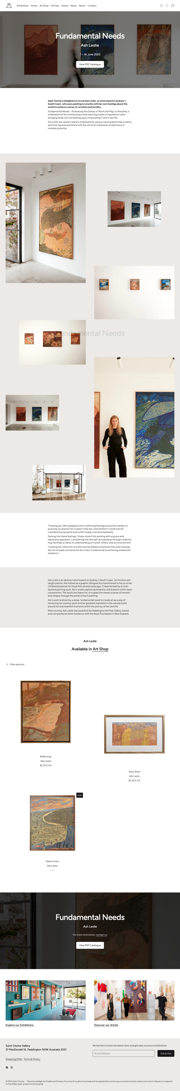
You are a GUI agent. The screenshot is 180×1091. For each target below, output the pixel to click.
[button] (167, 5)
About (82, 5)
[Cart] (172, 5)
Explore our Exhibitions (20, 1025)
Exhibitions (23, 5)
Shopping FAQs (14, 1058)
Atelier (64, 5)
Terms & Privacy (32, 1058)
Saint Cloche (18, 1081)
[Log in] (161, 5)
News (74, 5)
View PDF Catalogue (90, 64)
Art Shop (44, 5)
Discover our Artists (106, 1025)
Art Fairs (55, 5)
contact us (101, 934)
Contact (92, 5)
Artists (34, 5)
